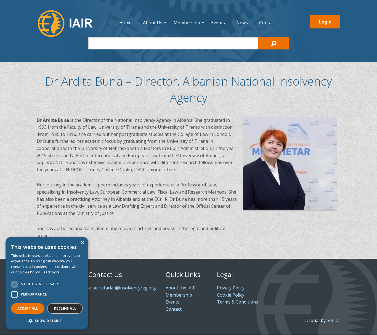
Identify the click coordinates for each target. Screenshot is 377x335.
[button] (47, 320)
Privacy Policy (231, 288)
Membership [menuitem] (187, 23)
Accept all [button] (27, 308)
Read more (51, 272)
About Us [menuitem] (152, 23)
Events (172, 302)
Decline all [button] (65, 308)
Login (325, 22)
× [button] (82, 243)
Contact (174, 309)
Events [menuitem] (218, 23)
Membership (179, 295)
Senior (333, 320)
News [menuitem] (242, 23)
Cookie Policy (230, 295)
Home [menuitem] (125, 23)
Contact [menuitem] (267, 23)
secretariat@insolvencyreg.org (124, 288)
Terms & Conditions (237, 302)
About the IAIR (181, 288)
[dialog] (47, 283)
